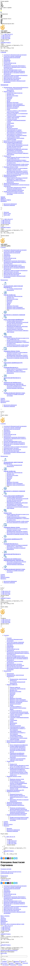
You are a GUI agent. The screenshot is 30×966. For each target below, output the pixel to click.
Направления (4, 85)
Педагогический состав (10, 63)
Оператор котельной (12, 108)
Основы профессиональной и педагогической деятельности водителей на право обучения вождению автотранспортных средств (17, 145)
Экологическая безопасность (11, 183)
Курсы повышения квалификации (13, 142)
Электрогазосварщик (12, 128)
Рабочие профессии (9, 91)
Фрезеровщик (10, 125)
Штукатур (9, 127)
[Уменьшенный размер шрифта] (1, 2)
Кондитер (9, 98)
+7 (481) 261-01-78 (8, 34)
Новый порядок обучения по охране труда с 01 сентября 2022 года (18, 158)
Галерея (3, 197)
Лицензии (3, 918)
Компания (3, 920)
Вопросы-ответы (6, 200)
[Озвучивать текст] (2, 20)
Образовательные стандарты (11, 76)
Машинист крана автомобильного (16, 105)
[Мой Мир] (6, 858)
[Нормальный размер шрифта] (2, 4)
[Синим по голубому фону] (1, 12)
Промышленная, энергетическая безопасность (16, 87)
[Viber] (10, 858)
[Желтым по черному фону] (1, 11)
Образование (7, 60)
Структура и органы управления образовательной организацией (12, 56)
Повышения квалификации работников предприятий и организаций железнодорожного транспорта (17, 150)
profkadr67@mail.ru (6, 42)
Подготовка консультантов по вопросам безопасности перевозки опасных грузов (17, 173)
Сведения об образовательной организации (15, 54)
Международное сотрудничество (12, 78)
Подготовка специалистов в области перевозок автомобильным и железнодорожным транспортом (16, 189)
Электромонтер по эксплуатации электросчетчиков (15, 138)
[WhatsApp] (12, 858)
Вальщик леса (10, 94)
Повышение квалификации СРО (12, 175)
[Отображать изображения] (1, 15)
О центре (3, 52)
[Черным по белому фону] (1, 9)
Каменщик (9, 97)
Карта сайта (4, 953)
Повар (8, 109)
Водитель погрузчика (12, 95)
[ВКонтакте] (1, 858)
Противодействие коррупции (11, 79)
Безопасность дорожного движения (13, 140)
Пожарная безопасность (10, 176)
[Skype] (14, 858)
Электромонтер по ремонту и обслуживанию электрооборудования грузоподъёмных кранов (16, 135)
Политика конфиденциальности (9, 950)
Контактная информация (10, 204)
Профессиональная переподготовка (13, 191)
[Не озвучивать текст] (1, 22)
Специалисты (7, 64)
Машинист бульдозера (12, 102)
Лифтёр (9, 99)
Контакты (4, 201)
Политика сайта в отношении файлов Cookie (12, 924)
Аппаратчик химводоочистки (14, 93)
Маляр (8, 101)
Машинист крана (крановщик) (15, 104)
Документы (7, 59)
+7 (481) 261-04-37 (5, 37)
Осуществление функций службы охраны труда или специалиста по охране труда (18, 164)
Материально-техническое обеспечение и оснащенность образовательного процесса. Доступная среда (15, 67)
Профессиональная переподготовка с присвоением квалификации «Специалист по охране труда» (18, 161)
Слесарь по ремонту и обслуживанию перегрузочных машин (17, 111)
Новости (3, 198)
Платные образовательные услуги (13, 69)
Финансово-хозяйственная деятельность (14, 71)
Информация (4, 921)
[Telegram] (17, 858)
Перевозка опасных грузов (11, 167)
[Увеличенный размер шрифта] (2, 6)
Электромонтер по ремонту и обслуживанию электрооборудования (16, 132)
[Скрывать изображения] (1, 17)
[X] (8, 858)
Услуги (2, 917)
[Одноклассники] (4, 858)
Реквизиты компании (9, 205)
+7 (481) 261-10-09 (5, 38)
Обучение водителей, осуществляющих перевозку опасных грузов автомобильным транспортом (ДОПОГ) (17, 170)
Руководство (7, 61)
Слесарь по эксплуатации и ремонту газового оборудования (16, 117)
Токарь (8, 124)
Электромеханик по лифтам (14, 130)
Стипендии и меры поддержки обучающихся (15, 75)
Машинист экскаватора (13, 106)
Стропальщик (10, 123)
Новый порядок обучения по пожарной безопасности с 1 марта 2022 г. (17, 178)
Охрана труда (7, 156)
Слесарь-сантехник (12, 119)
